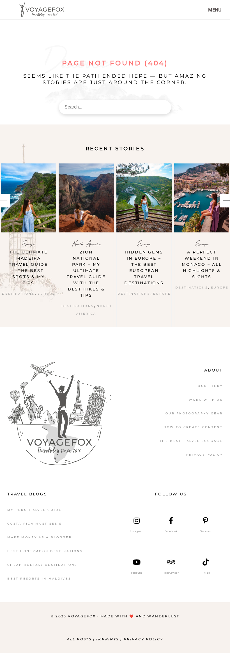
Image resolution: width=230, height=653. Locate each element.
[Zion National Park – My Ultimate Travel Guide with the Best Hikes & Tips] (86, 197)
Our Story (210, 386)
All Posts (79, 639)
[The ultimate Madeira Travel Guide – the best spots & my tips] (28, 197)
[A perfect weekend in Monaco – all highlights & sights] (201, 197)
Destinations (18, 294)
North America (86, 243)
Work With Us (206, 400)
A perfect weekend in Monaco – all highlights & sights (202, 264)
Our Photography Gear (194, 413)
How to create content (193, 427)
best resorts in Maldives (39, 578)
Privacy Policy (204, 454)
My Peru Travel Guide (34, 510)
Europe (28, 243)
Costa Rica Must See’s (34, 523)
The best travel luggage (191, 441)
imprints (108, 639)
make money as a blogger (39, 537)
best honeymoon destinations (45, 551)
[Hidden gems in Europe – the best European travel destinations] (144, 197)
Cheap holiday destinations (42, 565)
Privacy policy (143, 639)
